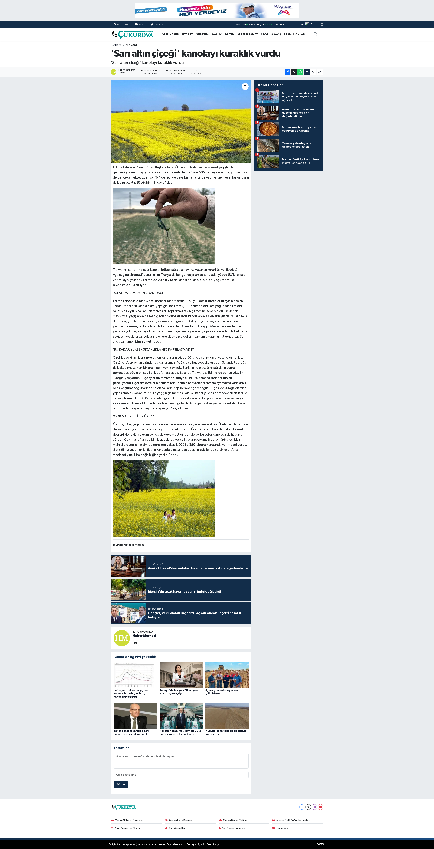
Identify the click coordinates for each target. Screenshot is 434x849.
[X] (308, 807)
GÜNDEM (202, 34)
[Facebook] (302, 807)
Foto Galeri (123, 24)
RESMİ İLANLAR (294, 34)
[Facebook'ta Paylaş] (287, 72)
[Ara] (315, 34)
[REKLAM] (217, 10)
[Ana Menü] (321, 34)
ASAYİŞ (276, 34)
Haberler (116, 45)
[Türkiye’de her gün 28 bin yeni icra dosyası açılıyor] (181, 675)
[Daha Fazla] (307, 72)
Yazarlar (158, 24)
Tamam (320, 844)
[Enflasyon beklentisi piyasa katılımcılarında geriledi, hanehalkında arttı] (135, 675)
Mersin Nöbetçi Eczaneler (129, 820)
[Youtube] (320, 807)
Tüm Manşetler (177, 828)
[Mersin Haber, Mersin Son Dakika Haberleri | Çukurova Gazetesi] (132, 34)
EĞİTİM (229, 34)
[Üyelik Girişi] (320, 24)
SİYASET (187, 34)
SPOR (264, 34)
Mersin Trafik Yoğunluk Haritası (293, 820)
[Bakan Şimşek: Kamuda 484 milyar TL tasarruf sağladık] (135, 715)
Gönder (121, 784)
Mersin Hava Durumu (180, 820)
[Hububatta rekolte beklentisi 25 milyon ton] (227, 715)
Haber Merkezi (144, 635)
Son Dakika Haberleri (233, 828)
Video (142, 24)
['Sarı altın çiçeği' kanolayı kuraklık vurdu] (181, 121)
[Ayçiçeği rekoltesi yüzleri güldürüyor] (227, 675)
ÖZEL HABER (170, 34)
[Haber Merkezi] (122, 638)
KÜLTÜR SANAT (247, 34)
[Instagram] (314, 807)
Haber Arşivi (283, 828)
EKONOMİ (131, 45)
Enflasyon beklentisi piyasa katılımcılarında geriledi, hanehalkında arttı (131, 693)
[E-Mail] (135, 643)
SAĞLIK (216, 34)
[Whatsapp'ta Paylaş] (300, 72)
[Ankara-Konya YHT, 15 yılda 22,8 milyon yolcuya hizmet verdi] (181, 715)
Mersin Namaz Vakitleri (235, 820)
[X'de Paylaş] (294, 72)
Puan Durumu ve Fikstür (127, 828)
